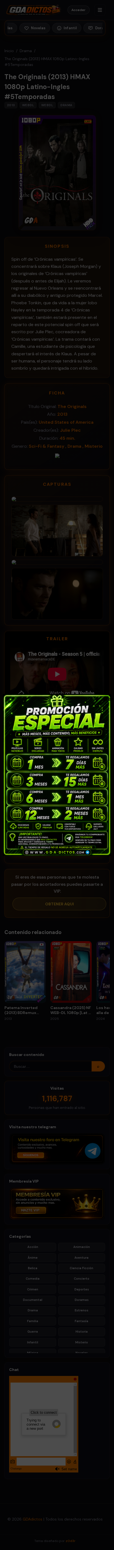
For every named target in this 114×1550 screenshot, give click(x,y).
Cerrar (106, 698)
